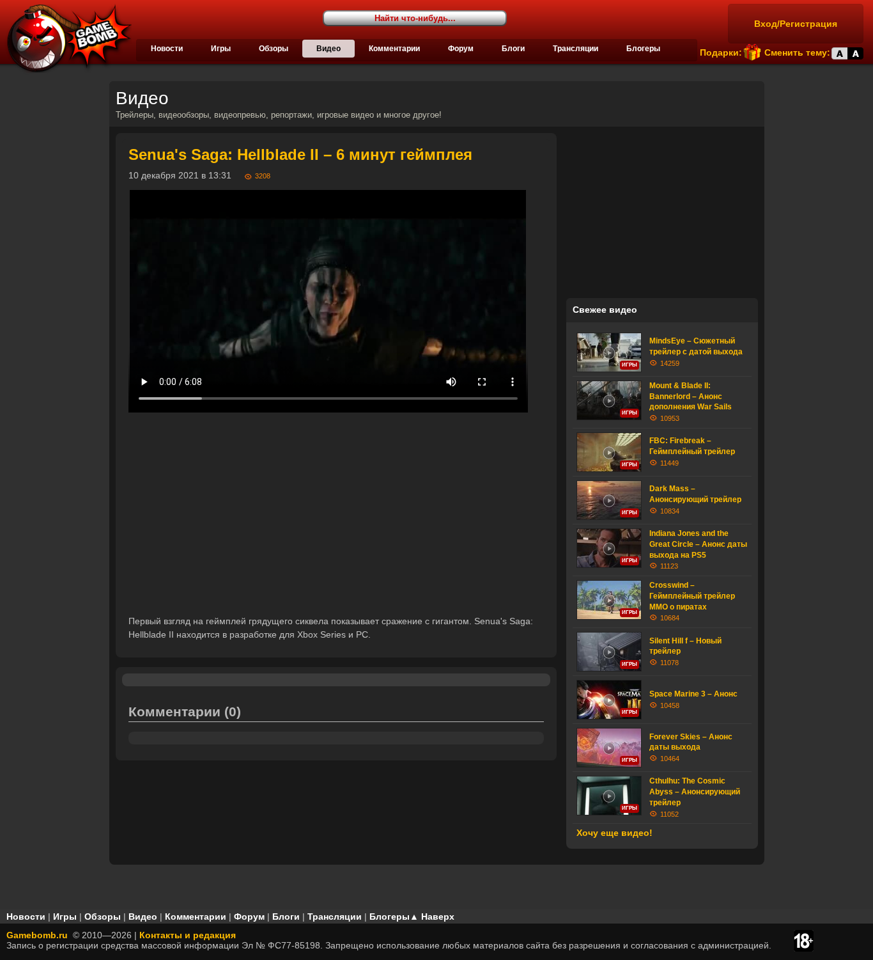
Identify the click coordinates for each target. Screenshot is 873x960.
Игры (221, 48)
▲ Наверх (432, 916)
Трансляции (575, 48)
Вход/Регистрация (795, 24)
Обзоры (273, 48)
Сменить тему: (797, 52)
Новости (167, 48)
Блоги (513, 48)
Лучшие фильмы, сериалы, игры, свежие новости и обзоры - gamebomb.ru (66, 38)
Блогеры (643, 48)
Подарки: (721, 52)
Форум (461, 48)
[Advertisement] (336, 513)
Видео (328, 48)
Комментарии (394, 48)
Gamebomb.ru (37, 935)
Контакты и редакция (187, 935)
